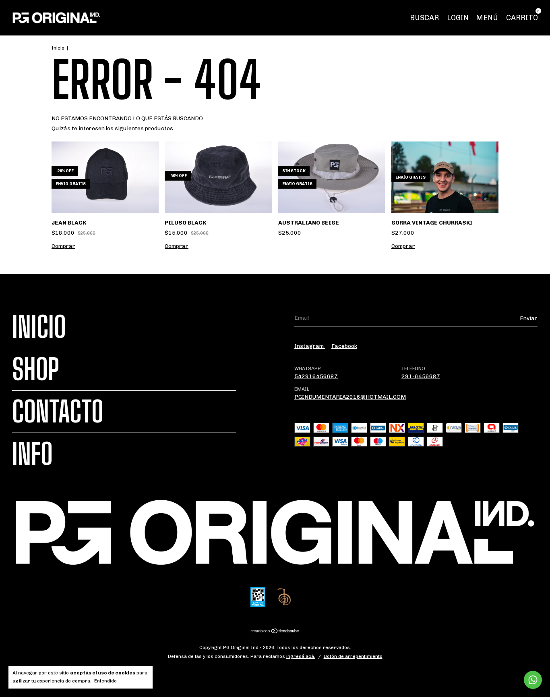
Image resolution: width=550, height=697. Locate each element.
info (32, 454)
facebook (344, 346)
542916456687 (316, 376)
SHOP (35, 369)
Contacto (57, 412)
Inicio (58, 48)
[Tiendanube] (275, 631)
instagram (309, 346)
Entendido (105, 681)
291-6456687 (420, 376)
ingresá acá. (300, 656)
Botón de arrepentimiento (353, 656)
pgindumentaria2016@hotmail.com (350, 396)
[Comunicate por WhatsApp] (533, 680)
